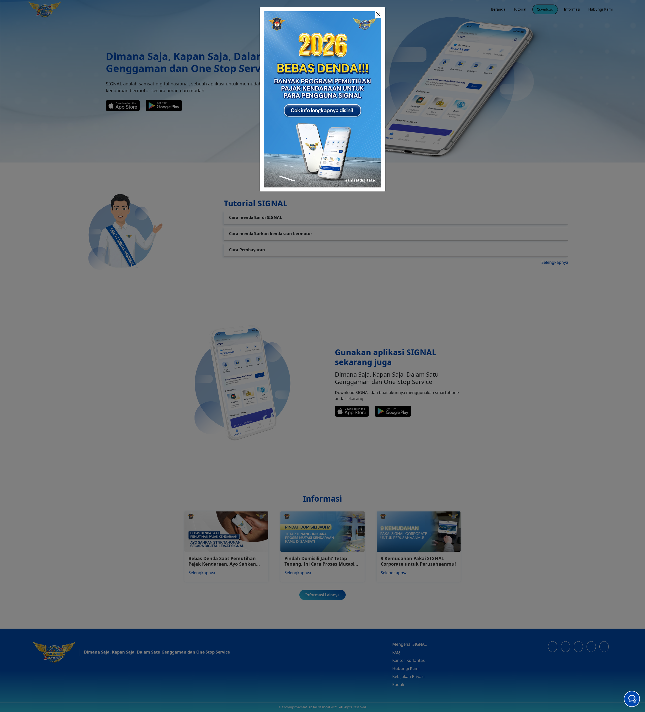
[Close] (378, 14)
